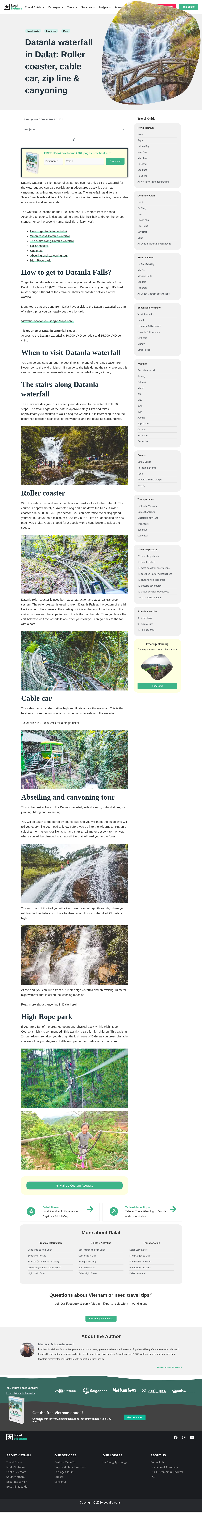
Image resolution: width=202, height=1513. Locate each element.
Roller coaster (39, 245)
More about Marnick (169, 1367)
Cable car (36, 250)
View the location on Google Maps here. (47, 321)
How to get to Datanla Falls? (48, 231)
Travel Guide (33, 31)
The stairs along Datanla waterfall (52, 241)
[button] (123, 129)
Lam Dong (51, 31)
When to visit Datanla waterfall (50, 236)
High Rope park (40, 260)
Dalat (65, 31)
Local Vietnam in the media (20, 1393)
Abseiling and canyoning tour (49, 255)
